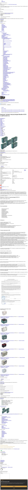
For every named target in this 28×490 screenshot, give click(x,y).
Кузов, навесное (5, 71)
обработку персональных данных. (9, 13)
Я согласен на (7, 13)
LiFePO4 (4, 44)
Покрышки (4, 76)
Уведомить (2, 166)
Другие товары (25, 170)
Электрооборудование (6, 63)
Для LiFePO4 (4, 52)
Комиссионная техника (5, 422)
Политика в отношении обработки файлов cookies (6, 447)
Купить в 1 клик (3, 317)
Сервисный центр (4, 26)
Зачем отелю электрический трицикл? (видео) (9, 99)
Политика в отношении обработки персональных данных (7, 446)
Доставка (3, 435)
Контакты (3, 30)
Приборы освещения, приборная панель (8, 72)
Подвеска (4, 78)
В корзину (19, 316)
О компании (3, 25)
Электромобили (4, 417)
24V (3, 48)
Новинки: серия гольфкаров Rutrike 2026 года (8, 100)
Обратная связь (2, 460)
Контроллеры (5, 64)
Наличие (1, 135)
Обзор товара (2, 127)
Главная (3, 24)
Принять (14, 486)
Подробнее (22, 316)
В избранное (2, 334)
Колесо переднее (5, 70)
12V (3, 39)
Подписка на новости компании (4, 101)
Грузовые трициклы (4, 416)
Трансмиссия (4, 80)
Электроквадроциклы (4, 419)
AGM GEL (4, 43)
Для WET (4, 53)
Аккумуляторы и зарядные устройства (6, 420)
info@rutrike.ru (4, 452)
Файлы (1, 130)
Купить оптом (3, 431)
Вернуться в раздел (2, 126)
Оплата (3, 28)
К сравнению (7, 317)
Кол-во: (2, 379)
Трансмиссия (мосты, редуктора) (7, 67)
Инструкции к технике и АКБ (5, 94)
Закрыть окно (2, 19)
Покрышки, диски (5, 65)
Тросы (4, 81)
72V (3, 50)
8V (3, 46)
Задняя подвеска (5, 59)
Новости (3, 29)
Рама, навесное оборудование (7, 73)
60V (3, 49)
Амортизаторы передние (6, 69)
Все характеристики (2, 152)
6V (3, 40)
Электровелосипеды (4, 425)
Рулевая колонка (5, 61)
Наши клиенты (4, 427)
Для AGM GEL (5, 51)
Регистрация (3, 1)
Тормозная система (5, 66)
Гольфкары (3, 418)
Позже (14, 488)
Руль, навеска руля (5, 74)
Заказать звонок (15, 4)
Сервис (3, 93)
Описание (1, 131)
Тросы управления (5, 75)
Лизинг (3, 92)
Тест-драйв (3, 27)
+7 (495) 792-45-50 (10, 4)
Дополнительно (2, 133)
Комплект (1, 132)
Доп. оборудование (4, 421)
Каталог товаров (2, 31)
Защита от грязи (5, 57)
